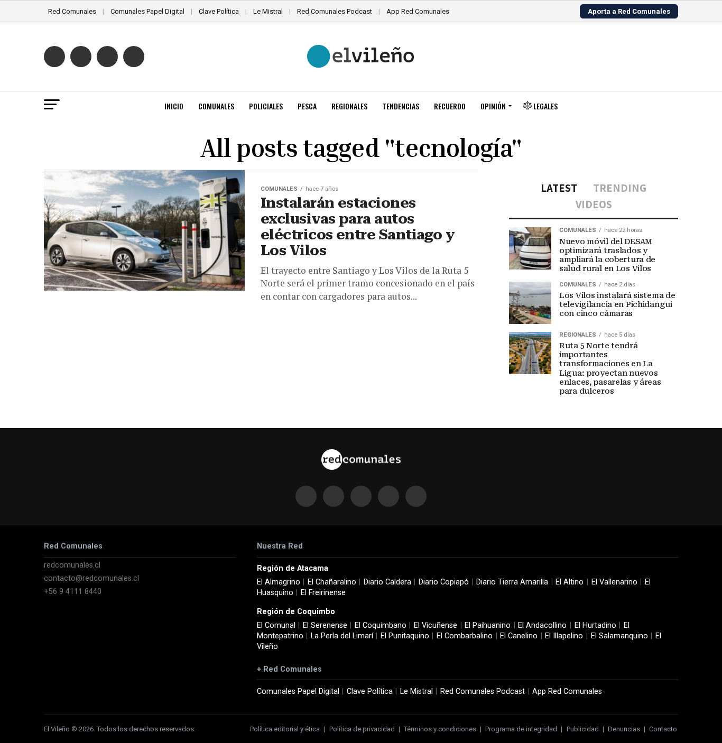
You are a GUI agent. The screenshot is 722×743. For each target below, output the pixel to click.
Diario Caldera (387, 582)
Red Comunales (72, 11)
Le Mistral (268, 11)
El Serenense (325, 625)
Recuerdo (450, 106)
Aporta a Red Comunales (629, 11)
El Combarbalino (465, 635)
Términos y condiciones (440, 729)
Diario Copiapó (444, 582)
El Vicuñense (435, 625)
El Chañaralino (332, 582)
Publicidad (583, 729)
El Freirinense (323, 592)
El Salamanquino (619, 635)
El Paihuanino (488, 625)
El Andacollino (542, 625)
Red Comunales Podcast (334, 11)
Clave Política (219, 11)
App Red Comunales (417, 11)
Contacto (663, 729)
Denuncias (624, 729)
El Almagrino (278, 582)
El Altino (570, 582)
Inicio (173, 106)
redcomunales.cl (72, 565)
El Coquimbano (380, 625)
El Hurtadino (595, 625)
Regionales (349, 106)
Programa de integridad (521, 729)
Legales (545, 106)
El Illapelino (564, 635)
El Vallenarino (614, 582)
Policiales (266, 106)
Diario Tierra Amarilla (512, 582)
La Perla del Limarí (342, 635)
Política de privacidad (362, 729)
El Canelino (519, 635)
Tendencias (400, 106)
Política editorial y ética (285, 729)
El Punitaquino (405, 635)
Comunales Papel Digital (147, 11)
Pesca (307, 106)
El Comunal (276, 625)
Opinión (493, 106)
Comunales (216, 106)
